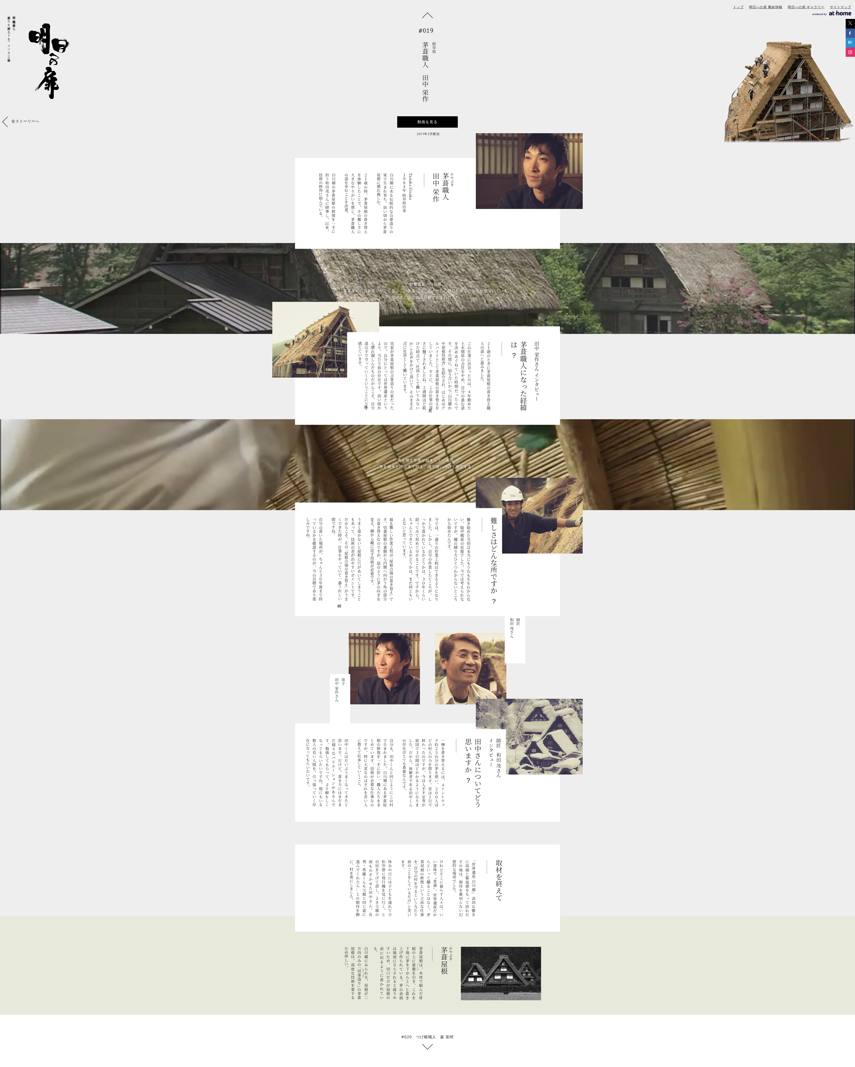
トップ (738, 7)
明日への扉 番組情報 (765, 7)
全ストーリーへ (25, 121)
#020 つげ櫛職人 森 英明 (427, 1037)
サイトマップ (840, 7)
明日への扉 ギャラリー (806, 7)
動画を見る (427, 122)
